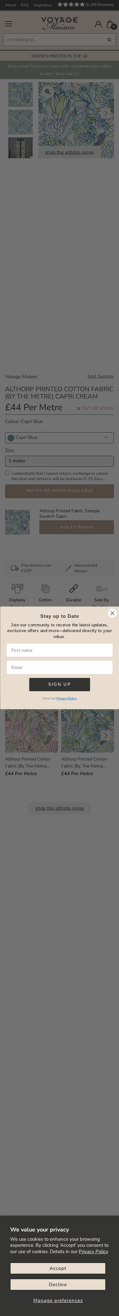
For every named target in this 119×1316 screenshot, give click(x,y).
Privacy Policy (93, 1251)
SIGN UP (59, 684)
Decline (58, 1284)
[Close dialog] (112, 613)
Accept (58, 1268)
